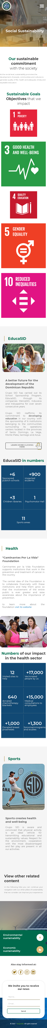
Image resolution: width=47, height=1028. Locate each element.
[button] (41, 5)
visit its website (23, 607)
